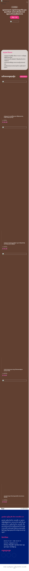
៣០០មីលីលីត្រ (4, 246)
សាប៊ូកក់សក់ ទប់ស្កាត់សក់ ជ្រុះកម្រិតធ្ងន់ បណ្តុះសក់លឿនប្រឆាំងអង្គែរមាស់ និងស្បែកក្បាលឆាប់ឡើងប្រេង (14, 243)
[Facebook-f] (4, 555)
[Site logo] (6, 2)
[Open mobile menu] (27, 2)
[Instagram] (9, 555)
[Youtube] (14, 555)
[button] (14, 17)
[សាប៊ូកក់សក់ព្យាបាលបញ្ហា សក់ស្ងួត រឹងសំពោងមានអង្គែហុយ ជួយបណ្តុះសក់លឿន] (14, 311)
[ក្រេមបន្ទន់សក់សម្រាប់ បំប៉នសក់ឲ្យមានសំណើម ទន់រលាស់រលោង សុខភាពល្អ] (14, 437)
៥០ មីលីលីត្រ (4, 120)
